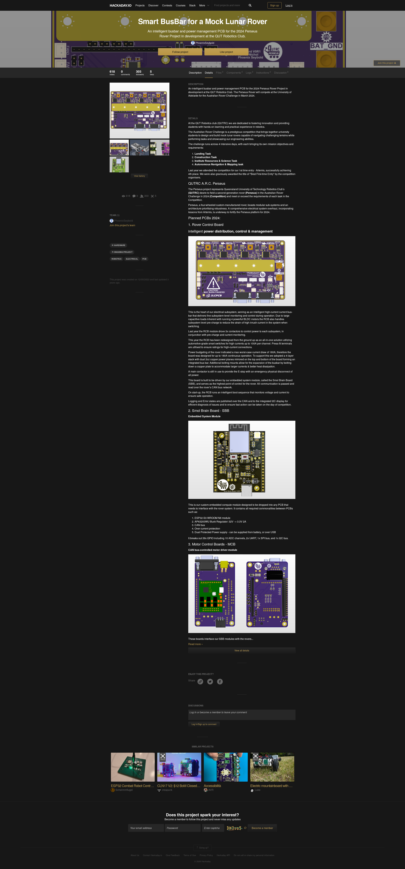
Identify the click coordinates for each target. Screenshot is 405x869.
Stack (192, 5)
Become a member (175, 819)
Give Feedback (173, 855)
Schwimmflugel (124, 790)
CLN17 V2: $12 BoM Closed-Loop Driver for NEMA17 (194, 785)
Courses (180, 5)
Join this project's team (122, 225)
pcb (144, 258)
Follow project (180, 52)
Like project (226, 52)
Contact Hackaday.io (152, 855)
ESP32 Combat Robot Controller (133, 785)
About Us (135, 855)
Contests (167, 5)
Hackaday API (223, 855)
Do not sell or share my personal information (254, 855)
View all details (241, 650)
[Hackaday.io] (121, 5)
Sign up (274, 5)
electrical (132, 258)
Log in (289, 5)
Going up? (204, 847)
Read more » (195, 644)
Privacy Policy (206, 855)
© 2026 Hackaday (202, 861)
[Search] (250, 5)
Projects (140, 5)
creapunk (167, 790)
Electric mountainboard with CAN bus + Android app (286, 785)
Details (209, 72)
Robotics (117, 258)
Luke (257, 790)
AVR (211, 790)
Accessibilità (212, 785)
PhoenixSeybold (205, 43)
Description (195, 72)
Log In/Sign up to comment (204, 724)
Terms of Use (190, 855)
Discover (153, 5)
